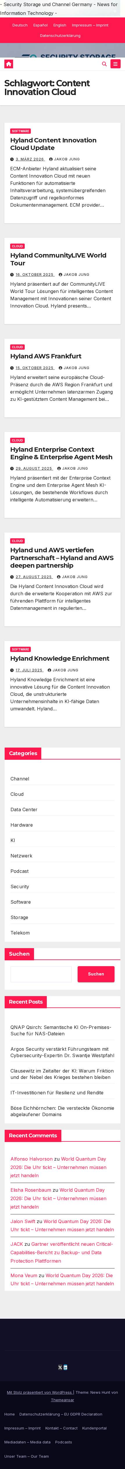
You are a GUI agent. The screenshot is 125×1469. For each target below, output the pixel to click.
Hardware (21, 825)
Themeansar (62, 1399)
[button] (104, 64)
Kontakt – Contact (61, 1428)
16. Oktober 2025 (35, 274)
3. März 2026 (30, 159)
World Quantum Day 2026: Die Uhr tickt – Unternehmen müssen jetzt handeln (58, 1167)
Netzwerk (21, 856)
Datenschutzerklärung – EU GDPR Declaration (60, 1414)
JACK (16, 1244)
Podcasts (63, 1442)
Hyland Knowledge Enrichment (59, 658)
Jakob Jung (67, 159)
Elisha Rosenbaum (30, 1190)
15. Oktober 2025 (35, 368)
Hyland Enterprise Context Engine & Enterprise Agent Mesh (61, 453)
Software (20, 131)
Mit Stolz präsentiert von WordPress (40, 1392)
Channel (19, 779)
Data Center (24, 809)
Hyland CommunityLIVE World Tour (58, 259)
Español (40, 25)
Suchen (19, 954)
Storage (19, 917)
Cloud (17, 246)
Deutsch (20, 25)
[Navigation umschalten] (115, 63)
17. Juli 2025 (30, 670)
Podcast (19, 871)
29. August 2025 (34, 468)
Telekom (20, 933)
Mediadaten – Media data (27, 1442)
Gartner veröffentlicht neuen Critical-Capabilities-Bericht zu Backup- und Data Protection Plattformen (61, 1252)
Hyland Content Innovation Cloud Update (53, 144)
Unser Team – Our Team (26, 1456)
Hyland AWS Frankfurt (45, 356)
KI (12, 840)
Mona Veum (23, 1275)
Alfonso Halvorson (31, 1159)
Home (9, 1414)
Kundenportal (94, 1428)
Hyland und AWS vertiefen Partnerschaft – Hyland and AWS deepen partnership (61, 557)
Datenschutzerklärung (60, 35)
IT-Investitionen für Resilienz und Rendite (56, 1093)
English (59, 25)
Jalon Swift (22, 1221)
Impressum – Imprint (90, 25)
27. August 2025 (34, 577)
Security (19, 886)
